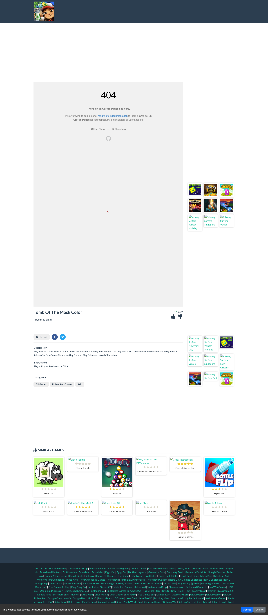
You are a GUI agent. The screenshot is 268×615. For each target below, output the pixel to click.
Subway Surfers (187, 601)
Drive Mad (85, 572)
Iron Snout (123, 575)
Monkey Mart (222, 575)
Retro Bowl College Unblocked (186, 579)
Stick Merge (107, 583)
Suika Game (147, 583)
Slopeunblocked (106, 601)
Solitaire (90, 575)
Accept (247, 609)
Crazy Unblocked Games (161, 568)
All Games (41, 384)
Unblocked (140, 587)
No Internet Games (215, 598)
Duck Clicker (116, 594)
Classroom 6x (175, 587)
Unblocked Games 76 (76, 590)
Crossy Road (184, 568)
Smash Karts (56, 583)
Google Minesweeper (56, 575)
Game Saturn (163, 594)
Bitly (173, 590)
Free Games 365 (146, 594)
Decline (259, 609)
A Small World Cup (78, 568)
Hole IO (92, 598)
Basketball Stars (151, 590)
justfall (196, 583)
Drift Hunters (70, 572)
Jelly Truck (136, 575)
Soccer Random (72, 583)
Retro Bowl (113, 579)
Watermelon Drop (157, 587)
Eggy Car (110, 572)
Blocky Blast (199, 590)
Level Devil (186, 575)
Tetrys (215, 601)
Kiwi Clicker (150, 575)
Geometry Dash (156, 572)
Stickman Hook (91, 583)
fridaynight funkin (211, 583)
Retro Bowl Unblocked (133, 579)
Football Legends (137, 572)
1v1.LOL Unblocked (55, 568)
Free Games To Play (59, 587)
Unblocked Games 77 (99, 587)
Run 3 (227, 579)
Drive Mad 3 (101, 594)
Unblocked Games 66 (118, 590)
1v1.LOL (38, 568)
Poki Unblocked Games (92, 579)
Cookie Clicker (139, 568)
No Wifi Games (217, 587)
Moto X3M (72, 579)
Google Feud (79, 598)
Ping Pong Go (78, 587)
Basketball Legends (118, 568)
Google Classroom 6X (59, 598)
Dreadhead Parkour (50, 572)
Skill (80, 384)
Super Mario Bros (203, 575)
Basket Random (98, 568)
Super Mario (203, 601)
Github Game (197, 594)
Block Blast (184, 590)
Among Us (135, 590)
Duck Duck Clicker (169, 575)
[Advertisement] (176, 11)
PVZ (50, 601)
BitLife (165, 590)
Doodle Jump (217, 568)
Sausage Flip (41, 583)
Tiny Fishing (184, 583)
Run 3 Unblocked (213, 579)
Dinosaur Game (200, 568)
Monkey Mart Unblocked (51, 579)
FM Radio (130, 594)
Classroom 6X (225, 590)
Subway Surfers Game (127, 583)
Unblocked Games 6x (196, 587)
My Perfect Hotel (194, 598)
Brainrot (211, 590)
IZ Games (119, 598)
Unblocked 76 (97, 590)
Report (43, 336)
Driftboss (58, 594)
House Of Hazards (106, 575)
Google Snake (76, 575)
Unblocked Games (62, 384)
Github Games (214, 594)
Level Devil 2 (145, 598)
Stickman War (169, 601)
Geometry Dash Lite (196, 572)
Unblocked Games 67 (51, 590)
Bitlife (158, 583)
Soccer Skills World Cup (129, 601)
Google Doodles (217, 572)
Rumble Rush (89, 601)
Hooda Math (105, 598)
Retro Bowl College (157, 579)
